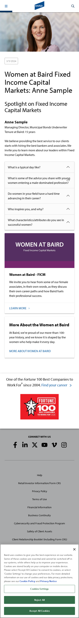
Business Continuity (39, 515)
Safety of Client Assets (39, 531)
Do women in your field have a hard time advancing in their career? (34, 196)
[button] (6, 6)
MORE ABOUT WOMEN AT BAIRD (30, 351)
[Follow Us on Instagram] (64, 444)
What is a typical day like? (24, 167)
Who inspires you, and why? (26, 209)
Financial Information (39, 507)
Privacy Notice (48, 581)
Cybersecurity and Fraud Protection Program (39, 523)
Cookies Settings (39, 588)
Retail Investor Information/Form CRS (39, 483)
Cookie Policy (27, 581)
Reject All (39, 599)
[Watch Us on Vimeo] (54, 444)
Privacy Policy (39, 491)
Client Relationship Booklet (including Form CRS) (39, 539)
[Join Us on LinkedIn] (25, 444)
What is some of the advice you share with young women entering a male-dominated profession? (39, 180)
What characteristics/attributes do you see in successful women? (36, 222)
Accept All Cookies (39, 610)
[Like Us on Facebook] (15, 444)
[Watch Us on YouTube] (44, 444)
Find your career (54, 385)
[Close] (74, 549)
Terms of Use (39, 499)
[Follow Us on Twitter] (34, 444)
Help (39, 475)
